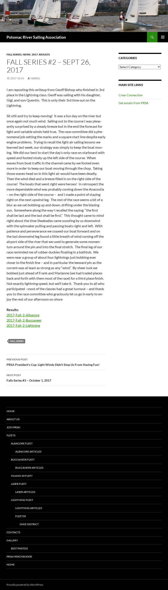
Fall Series (14, 54)
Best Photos (19, 548)
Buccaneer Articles (29, 467)
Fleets (11, 435)
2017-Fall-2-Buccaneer (24, 320)
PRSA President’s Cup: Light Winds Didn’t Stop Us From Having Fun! (53, 362)
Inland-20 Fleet (22, 475)
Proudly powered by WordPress (25, 584)
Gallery (12, 540)
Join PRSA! (13, 427)
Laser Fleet (18, 483)
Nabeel (35, 78)
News (27, 54)
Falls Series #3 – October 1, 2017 (29, 377)
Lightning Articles (28, 508)
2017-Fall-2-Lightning (23, 325)
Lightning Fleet (22, 500)
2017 (35, 54)
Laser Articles (25, 492)
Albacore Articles (28, 451)
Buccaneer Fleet (23, 459)
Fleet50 (20, 516)
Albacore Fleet (22, 443)
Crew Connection (131, 95)
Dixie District (29, 524)
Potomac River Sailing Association (36, 37)
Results (44, 54)
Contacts (13, 532)
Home (11, 411)
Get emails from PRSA (134, 103)
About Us (13, 419)
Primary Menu (163, 37)
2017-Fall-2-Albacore (23, 315)
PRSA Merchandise (19, 556)
